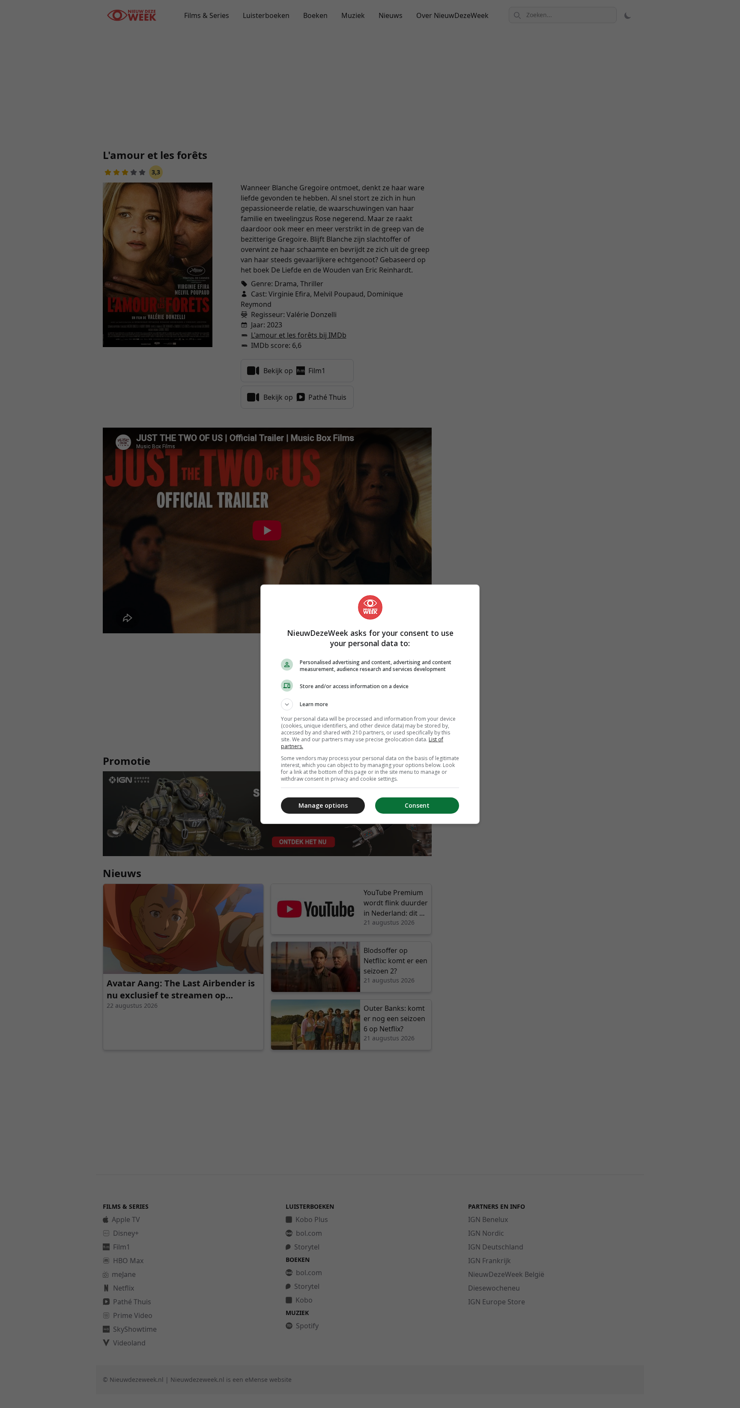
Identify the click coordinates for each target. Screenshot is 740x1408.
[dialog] (370, 704)
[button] (370, 704)
